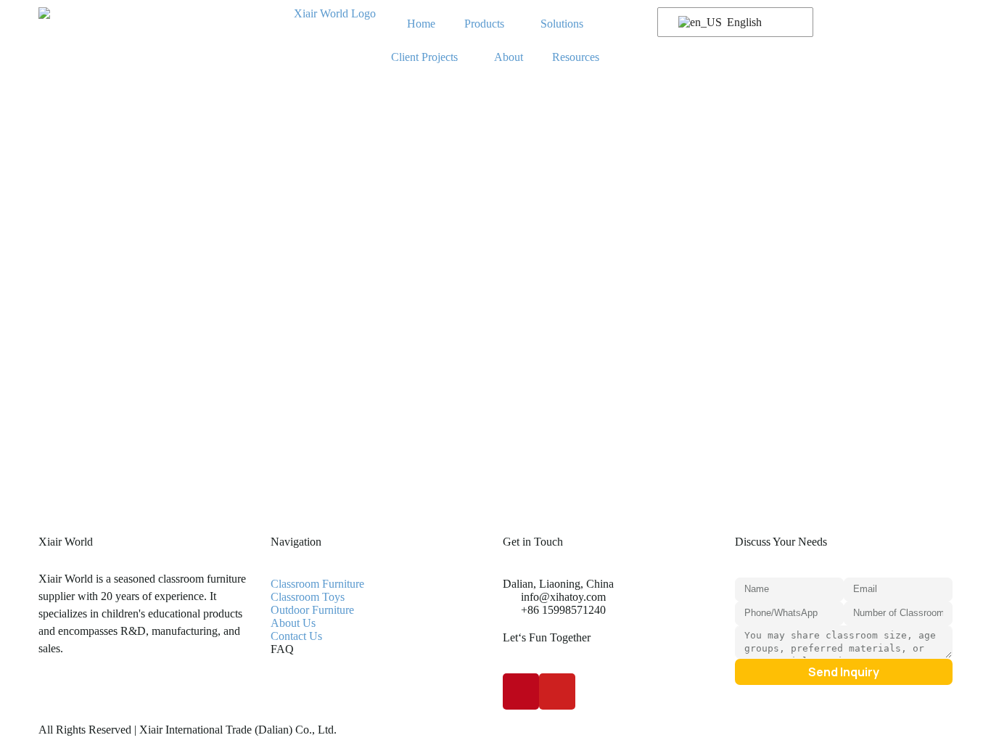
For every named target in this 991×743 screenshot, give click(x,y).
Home (421, 23)
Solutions (561, 23)
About (508, 57)
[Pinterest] (521, 691)
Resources (575, 57)
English (743, 22)
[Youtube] (557, 691)
